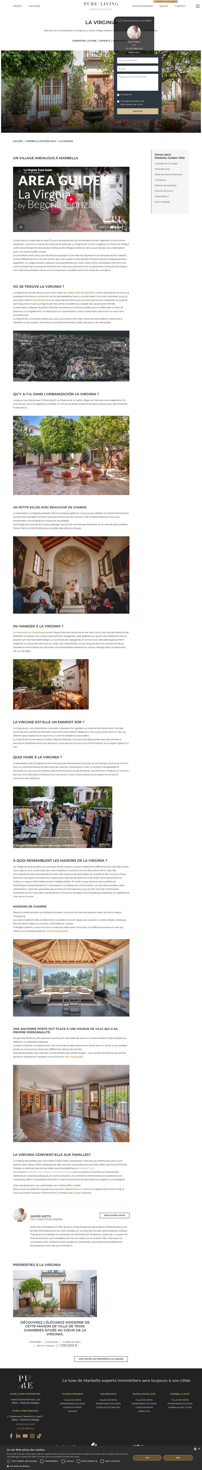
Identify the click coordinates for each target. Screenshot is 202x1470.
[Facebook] (11, 1436)
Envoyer (137, 111)
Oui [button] (147, 1458)
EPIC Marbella (162, 202)
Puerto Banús (40, 300)
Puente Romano (142, 6)
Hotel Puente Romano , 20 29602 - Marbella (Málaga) (25, 1401)
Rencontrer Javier (114, 1215)
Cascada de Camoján (166, 163)
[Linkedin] (18, 1436)
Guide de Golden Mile (108, 1407)
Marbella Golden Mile (41, 141)
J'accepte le (132, 96)
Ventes (17, 6)
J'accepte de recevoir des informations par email (132, 103)
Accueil (18, 141)
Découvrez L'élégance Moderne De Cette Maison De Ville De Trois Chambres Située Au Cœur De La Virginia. (55, 1328)
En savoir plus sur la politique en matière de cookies (59, 1456)
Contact (180, 6)
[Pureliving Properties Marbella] (101, 6)
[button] (18, 1294)
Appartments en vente (72, 1403)
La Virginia (66, 141)
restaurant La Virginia (28, 632)
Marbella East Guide (180, 1407)
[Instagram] (32, 1436)
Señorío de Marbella (165, 185)
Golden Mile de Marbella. (81, 292)
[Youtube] (25, 1436)
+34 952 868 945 (25, 1428)
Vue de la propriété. (58, 931)
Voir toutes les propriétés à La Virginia (101, 1359)
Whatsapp (134, 52)
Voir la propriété (74, 1056)
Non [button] (178, 1458)
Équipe (164, 6)
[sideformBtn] (117, 20)
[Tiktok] (39, 1436)
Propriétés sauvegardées (165, 1)
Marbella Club (162, 169)
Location (34, 6)
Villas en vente (72, 1400)
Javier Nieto (46, 1218)
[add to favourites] (94, 1315)
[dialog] (101, 1458)
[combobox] (195, 1449)
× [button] (199, 1449)
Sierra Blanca (162, 196)
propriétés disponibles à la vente (70, 1189)
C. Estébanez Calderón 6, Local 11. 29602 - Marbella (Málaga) (25, 1418)
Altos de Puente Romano (168, 174)
